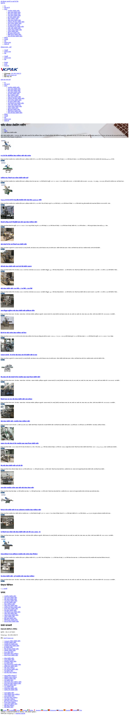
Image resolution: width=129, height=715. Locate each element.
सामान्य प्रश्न (7, 42)
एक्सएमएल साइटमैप (20, 713)
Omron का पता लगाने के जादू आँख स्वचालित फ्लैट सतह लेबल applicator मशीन (21, 200)
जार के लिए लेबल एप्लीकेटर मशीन (12, 683)
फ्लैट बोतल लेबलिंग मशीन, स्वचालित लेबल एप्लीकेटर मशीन (15, 421)
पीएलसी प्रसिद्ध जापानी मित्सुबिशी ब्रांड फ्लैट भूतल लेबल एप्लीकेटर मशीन (19, 222)
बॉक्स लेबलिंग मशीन (9, 658)
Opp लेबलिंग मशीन (9, 686)
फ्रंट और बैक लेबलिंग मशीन (11, 669)
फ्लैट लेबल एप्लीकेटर (9, 668)
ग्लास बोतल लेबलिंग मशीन (14, 15)
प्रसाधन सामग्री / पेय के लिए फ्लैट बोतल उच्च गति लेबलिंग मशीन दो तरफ (19, 355)
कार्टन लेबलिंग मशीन (9, 660)
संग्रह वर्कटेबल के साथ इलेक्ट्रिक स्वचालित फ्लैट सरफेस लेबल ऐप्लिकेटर (19, 554)
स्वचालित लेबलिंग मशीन (14, 11)
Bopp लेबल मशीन (8, 652)
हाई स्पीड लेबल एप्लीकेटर (10, 672)
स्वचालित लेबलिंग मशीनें (10, 642)
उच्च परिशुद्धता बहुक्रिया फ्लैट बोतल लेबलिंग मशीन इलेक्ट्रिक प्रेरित (18, 310)
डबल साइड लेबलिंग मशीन (14, 12)
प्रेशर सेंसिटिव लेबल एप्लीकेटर (12, 694)
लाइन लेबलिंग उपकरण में (10, 675)
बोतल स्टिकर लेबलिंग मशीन (11, 655)
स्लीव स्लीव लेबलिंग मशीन (14, 28)
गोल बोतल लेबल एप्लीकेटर (10, 697)
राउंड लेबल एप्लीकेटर (9, 699)
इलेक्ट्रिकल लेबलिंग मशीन (10, 666)
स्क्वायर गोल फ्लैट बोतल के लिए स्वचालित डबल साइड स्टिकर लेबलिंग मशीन (20, 443)
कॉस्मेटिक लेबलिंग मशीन (10, 661)
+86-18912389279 (16, 73)
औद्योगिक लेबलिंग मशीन (10, 678)
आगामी (5, 588)
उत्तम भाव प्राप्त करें (6, 79)
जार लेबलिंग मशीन (8, 680)
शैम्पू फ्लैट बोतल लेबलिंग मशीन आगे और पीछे (11, 465)
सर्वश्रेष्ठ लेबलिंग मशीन (10, 650)
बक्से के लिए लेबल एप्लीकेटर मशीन (12, 682)
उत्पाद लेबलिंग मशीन (9, 696)
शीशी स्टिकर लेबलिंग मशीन (14, 34)
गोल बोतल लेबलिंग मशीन (14, 25)
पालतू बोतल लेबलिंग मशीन (10, 688)
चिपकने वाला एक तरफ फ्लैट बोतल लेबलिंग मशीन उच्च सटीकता (16, 399)
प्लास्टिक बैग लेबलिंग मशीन (11, 690)
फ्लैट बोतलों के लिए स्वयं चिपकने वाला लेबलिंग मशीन (14, 244)
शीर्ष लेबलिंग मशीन (8, 707)
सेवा (5, 41)
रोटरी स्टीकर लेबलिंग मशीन (14, 23)
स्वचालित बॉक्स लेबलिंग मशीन (11, 646)
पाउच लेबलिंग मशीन (9, 693)
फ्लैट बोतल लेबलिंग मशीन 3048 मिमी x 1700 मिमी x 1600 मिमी (16, 288)
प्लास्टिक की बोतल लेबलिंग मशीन (16, 22)
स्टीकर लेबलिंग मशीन (13, 31)
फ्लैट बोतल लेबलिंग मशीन (14, 14)
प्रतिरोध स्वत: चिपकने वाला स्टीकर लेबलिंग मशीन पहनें (14, 177)
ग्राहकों (6, 39)
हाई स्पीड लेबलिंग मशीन (13, 17)
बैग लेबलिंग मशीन (8, 647)
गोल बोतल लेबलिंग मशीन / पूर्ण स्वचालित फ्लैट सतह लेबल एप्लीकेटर (17, 576)
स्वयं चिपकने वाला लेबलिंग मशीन (16, 26)
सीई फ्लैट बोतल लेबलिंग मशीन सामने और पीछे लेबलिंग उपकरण (16, 266)
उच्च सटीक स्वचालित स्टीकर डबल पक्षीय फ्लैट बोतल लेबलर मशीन (17, 487)
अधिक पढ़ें (3, 160)
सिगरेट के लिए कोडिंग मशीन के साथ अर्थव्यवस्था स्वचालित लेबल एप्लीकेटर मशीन (21, 510)
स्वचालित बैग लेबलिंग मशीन (11, 644)
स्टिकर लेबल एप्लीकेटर (10, 702)
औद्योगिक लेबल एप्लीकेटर (10, 677)
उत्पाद (5, 9)
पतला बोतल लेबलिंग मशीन (10, 704)
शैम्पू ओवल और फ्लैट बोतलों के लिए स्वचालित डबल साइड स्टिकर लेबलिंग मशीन (20, 377)
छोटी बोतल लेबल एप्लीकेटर (11, 701)
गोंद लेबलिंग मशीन (8, 671)
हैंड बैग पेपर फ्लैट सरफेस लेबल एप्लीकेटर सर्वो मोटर (13, 332)
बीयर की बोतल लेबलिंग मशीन (11, 649)
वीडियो (6, 38)
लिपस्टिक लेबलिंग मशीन (10, 685)
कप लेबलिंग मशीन (8, 663)
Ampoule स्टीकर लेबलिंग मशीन (12, 641)
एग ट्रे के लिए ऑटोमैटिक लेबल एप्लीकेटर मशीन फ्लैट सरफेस (16, 155)
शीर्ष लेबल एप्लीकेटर (9, 705)
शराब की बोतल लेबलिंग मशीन (15, 36)
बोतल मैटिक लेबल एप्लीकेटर (11, 653)
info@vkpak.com (11, 75)
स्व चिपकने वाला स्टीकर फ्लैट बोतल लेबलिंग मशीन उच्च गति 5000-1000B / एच (20, 532)
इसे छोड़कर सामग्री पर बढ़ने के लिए (9, 1)
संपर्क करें (6, 44)
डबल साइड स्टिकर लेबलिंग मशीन (12, 664)
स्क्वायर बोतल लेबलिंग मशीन (15, 30)
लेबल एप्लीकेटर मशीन (13, 18)
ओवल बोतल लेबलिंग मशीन (14, 20)
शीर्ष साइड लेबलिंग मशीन (14, 33)
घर (5, 6)
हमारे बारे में (7, 7)
